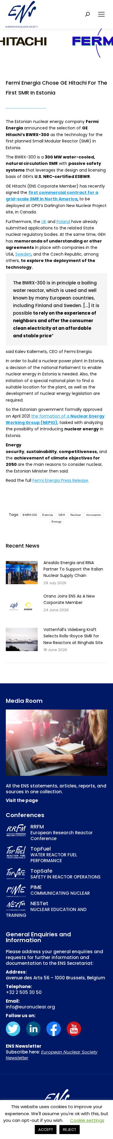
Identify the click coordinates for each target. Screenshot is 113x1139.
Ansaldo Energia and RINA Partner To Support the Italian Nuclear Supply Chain (73, 569)
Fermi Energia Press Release (60, 480)
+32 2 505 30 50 (24, 992)
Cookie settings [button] (87, 1120)
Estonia (47, 514)
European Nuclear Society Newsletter (51, 1055)
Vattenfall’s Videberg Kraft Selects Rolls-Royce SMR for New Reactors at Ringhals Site (73, 636)
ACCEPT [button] (45, 1129)
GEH (62, 514)
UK (43, 221)
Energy (57, 521)
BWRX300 (30, 514)
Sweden (23, 254)
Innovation (93, 514)
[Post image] (22, 572)
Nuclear (75, 514)
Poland (63, 221)
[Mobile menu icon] (101, 14)
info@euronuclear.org (30, 1007)
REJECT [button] (69, 1129)
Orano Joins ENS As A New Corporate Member (69, 599)
